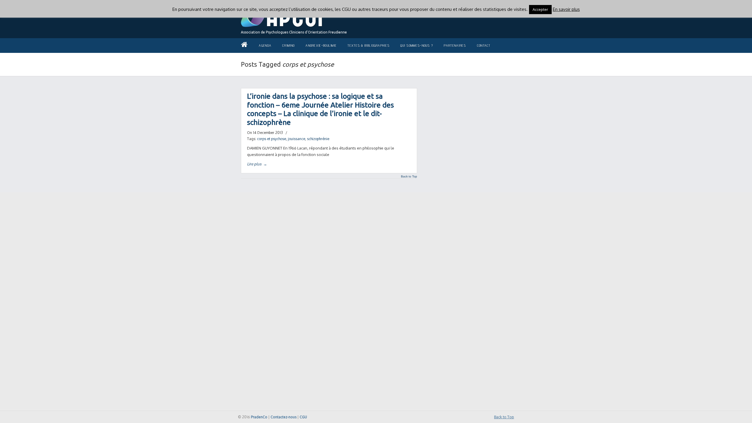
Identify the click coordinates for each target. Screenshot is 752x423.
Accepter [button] (540, 9)
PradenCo (259, 417)
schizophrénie (318, 138)
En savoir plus (566, 9)
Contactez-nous (283, 417)
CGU (303, 417)
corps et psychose (271, 138)
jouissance (296, 138)
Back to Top (409, 176)
